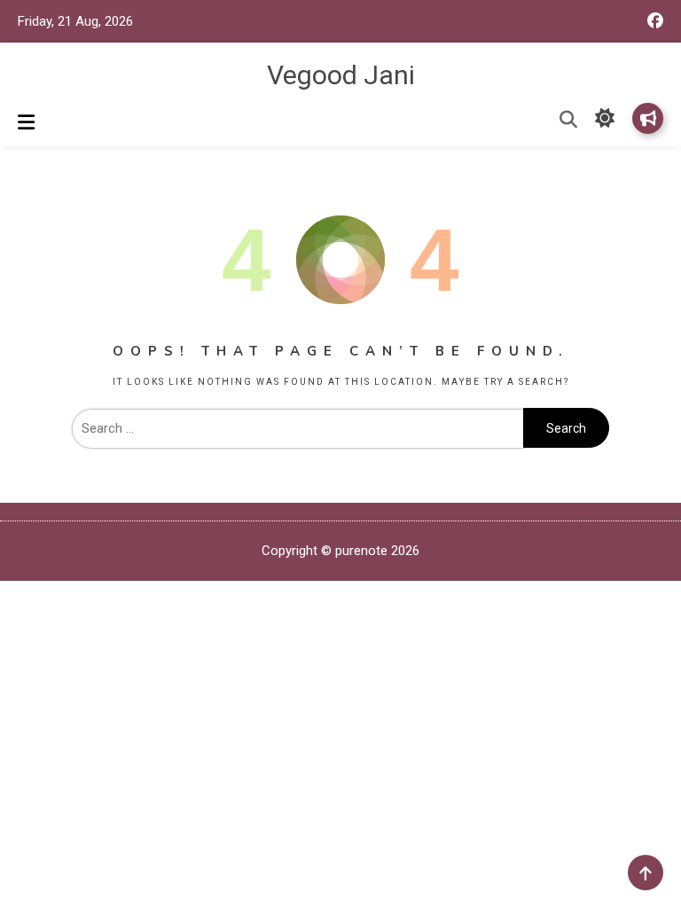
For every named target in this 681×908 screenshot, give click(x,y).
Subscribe (647, 118)
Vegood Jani (341, 74)
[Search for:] (297, 428)
